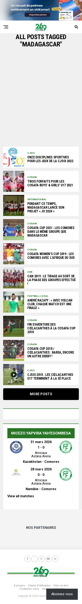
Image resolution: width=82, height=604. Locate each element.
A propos (19, 585)
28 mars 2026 (41, 469)
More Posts (41, 394)
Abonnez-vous (62, 594)
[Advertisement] (41, 97)
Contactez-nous (29, 588)
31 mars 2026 (41, 442)
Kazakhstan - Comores (41, 462)
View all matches (20, 496)
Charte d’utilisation (39, 585)
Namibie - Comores (41, 489)
